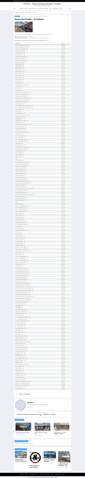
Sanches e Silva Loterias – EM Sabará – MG (41, 433)
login (22, 443)
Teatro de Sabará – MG (19, 362)
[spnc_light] (70, 8)
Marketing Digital (55, 477)
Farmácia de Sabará (23, 256)
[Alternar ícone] (14, 8)
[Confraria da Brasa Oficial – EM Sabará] (23, 426)
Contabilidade (17, 118)
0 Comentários (46, 16)
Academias (17, 453)
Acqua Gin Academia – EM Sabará (50, 460)
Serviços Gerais (17, 354)
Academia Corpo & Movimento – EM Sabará (63, 464)
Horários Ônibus (55, 8)
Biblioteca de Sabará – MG (19, 64)
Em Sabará (21, 8)
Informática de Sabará (18, 203)
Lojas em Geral (17, 16)
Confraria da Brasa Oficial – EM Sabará (22, 432)
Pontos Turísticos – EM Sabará (43, 8)
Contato (60, 8)
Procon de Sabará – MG (19, 305)
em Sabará (29, 34)
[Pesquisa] (67, 9)
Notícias (26, 8)
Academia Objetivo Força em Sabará (34, 466)
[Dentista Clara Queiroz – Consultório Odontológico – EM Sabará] (61, 426)
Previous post (39, 412)
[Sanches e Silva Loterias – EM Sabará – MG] (42, 426)
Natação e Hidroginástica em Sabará (48, 453)
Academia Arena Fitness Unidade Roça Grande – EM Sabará (20, 460)
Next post (45, 412)
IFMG (16, 201)
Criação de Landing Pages (48, 477)
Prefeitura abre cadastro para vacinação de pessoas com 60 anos (29, 415)
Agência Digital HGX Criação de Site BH (39, 477)
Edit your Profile (43, 404)
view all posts (29, 406)
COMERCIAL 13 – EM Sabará (49, 414)
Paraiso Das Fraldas (28, 16)
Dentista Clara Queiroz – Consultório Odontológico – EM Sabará (60, 433)
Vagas (50, 8)
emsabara (34, 16)
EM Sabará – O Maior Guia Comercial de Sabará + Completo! (42, 4)
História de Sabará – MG (33, 8)
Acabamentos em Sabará (19, 452)
